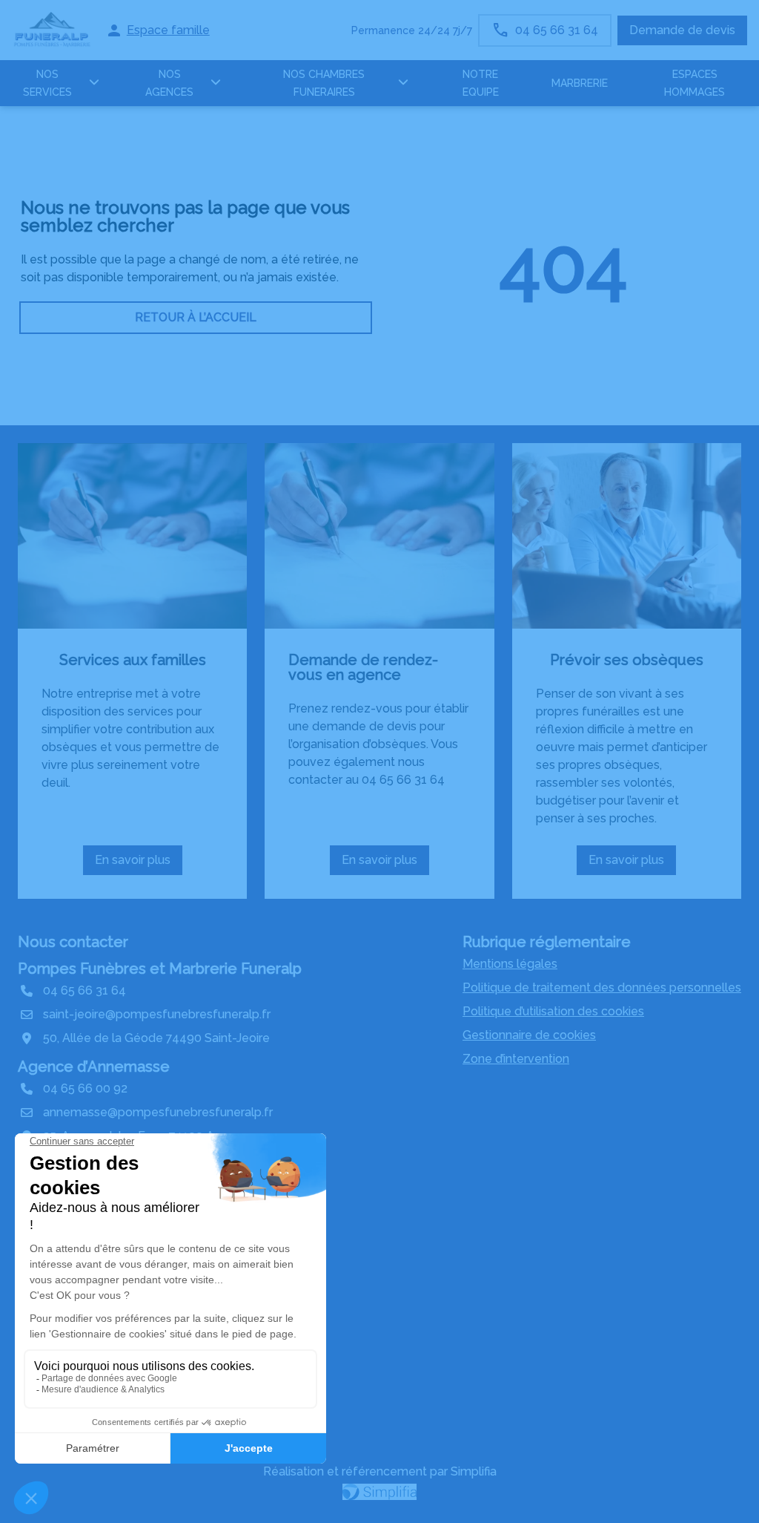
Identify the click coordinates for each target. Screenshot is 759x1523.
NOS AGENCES (169, 83)
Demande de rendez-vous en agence (363, 667)
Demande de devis (682, 30)
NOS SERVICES (47, 83)
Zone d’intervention (516, 1059)
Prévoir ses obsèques (626, 659)
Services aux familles (132, 659)
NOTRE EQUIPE (481, 83)
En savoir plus (137, 864)
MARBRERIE (579, 83)
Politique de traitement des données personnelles (602, 987)
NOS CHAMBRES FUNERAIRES (324, 83)
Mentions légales (510, 964)
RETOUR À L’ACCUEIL (195, 317)
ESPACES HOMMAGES (694, 83)
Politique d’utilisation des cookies (553, 1011)
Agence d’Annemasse (94, 1066)
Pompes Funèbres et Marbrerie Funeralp (160, 968)
